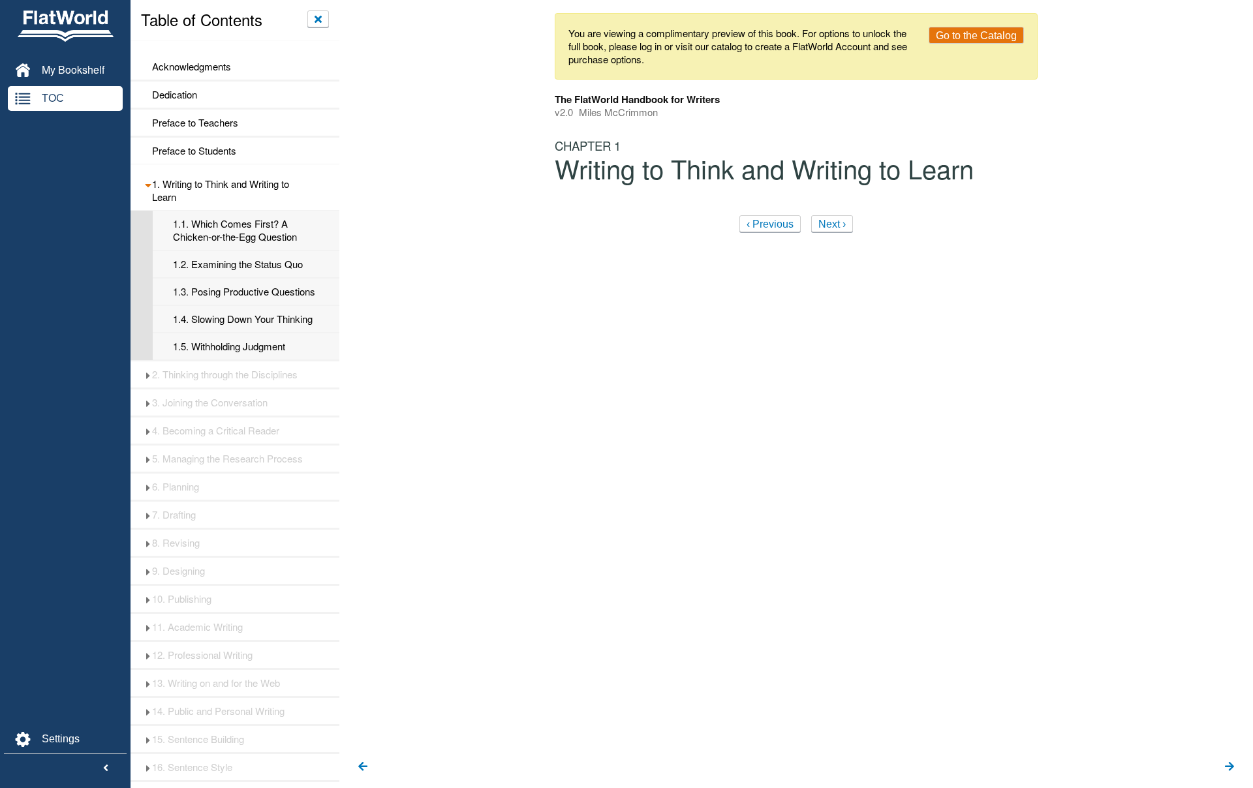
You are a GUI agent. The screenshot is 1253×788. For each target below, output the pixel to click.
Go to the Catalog (976, 35)
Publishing (181, 598)
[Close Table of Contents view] (318, 18)
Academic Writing (197, 626)
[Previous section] (363, 767)
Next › (832, 224)
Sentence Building (198, 739)
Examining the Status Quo (238, 264)
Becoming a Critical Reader (215, 430)
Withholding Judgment (229, 346)
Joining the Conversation (210, 402)
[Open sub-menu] (148, 183)
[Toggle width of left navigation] (105, 768)
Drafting (174, 514)
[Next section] (1229, 767)
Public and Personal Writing (218, 711)
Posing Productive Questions (244, 291)
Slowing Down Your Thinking (243, 319)
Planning (175, 486)
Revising (176, 542)
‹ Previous (770, 224)
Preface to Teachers (195, 122)
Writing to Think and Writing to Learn (220, 190)
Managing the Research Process (227, 458)
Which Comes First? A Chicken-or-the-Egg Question (235, 230)
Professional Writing (202, 654)
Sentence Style (192, 767)
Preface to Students (194, 150)
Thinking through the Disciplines (225, 374)
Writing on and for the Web (216, 683)
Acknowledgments (191, 66)
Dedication (174, 94)
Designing (178, 570)
